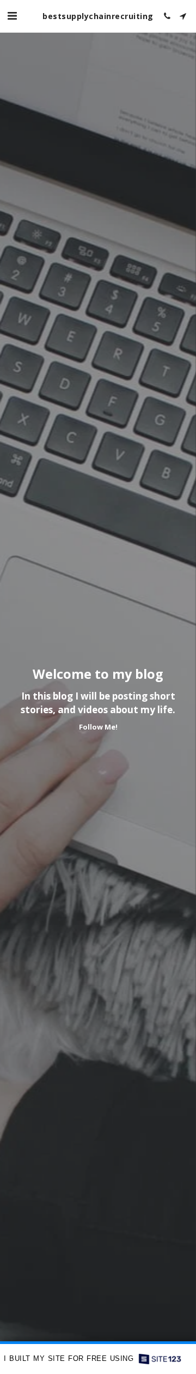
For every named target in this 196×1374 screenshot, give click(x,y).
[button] (12, 15)
